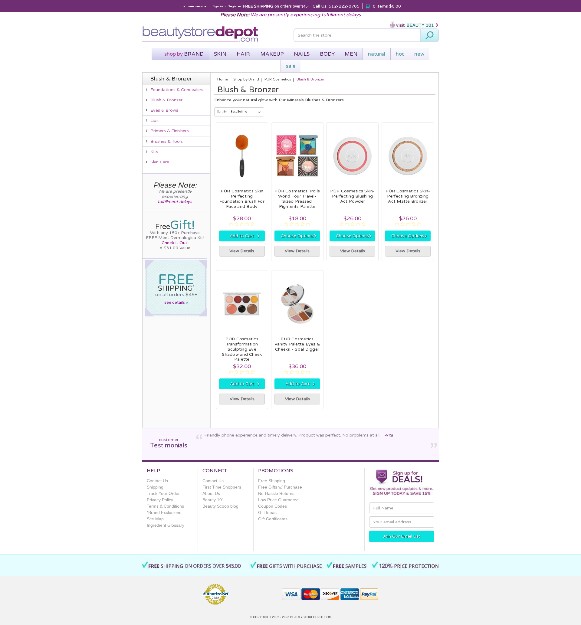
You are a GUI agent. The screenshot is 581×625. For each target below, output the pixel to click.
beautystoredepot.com (310, 617)
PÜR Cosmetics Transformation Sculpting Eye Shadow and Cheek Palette (242, 349)
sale (291, 66)
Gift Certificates (272, 518)
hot (400, 54)
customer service (193, 6)
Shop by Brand (246, 79)
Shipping (155, 487)
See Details (176, 302)
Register (234, 6)
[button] (256, 592)
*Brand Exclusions (164, 512)
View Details (241, 251)
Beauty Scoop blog (220, 506)
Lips (154, 120)
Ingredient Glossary (165, 525)
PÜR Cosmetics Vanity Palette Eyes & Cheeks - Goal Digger (297, 344)
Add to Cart (244, 235)
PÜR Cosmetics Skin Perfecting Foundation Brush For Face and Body (241, 198)
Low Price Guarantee (278, 499)
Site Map (155, 518)
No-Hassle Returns (276, 493)
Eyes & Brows (164, 110)
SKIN (220, 54)
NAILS (302, 54)
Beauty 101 (213, 499)
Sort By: (222, 111)
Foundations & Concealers (176, 89)
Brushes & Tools (166, 141)
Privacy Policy (160, 499)
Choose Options (299, 235)
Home (222, 79)
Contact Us (157, 480)
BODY (327, 54)
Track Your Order (163, 493)
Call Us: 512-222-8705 (336, 6)
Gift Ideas (267, 512)
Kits (154, 151)
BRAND (184, 54)
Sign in (217, 6)
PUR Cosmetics (277, 79)
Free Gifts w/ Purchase (280, 487)
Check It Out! (175, 242)
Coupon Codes (272, 506)
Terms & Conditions (165, 506)
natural (376, 54)
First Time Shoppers (221, 487)
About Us (211, 493)
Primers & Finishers (169, 130)
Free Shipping (271, 480)
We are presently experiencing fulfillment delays (306, 15)
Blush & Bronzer (166, 100)
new (419, 54)
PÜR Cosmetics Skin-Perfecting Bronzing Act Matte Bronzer (408, 196)
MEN (351, 54)
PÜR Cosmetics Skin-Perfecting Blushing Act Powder (352, 196)
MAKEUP (272, 54)
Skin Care (159, 162)
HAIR (243, 54)
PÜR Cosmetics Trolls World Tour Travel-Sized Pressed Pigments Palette (297, 198)
